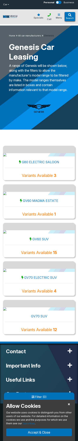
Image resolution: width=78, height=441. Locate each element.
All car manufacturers (29, 35)
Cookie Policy (28, 423)
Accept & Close (39, 432)
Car (5, 4)
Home (12, 35)
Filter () (40, 397)
